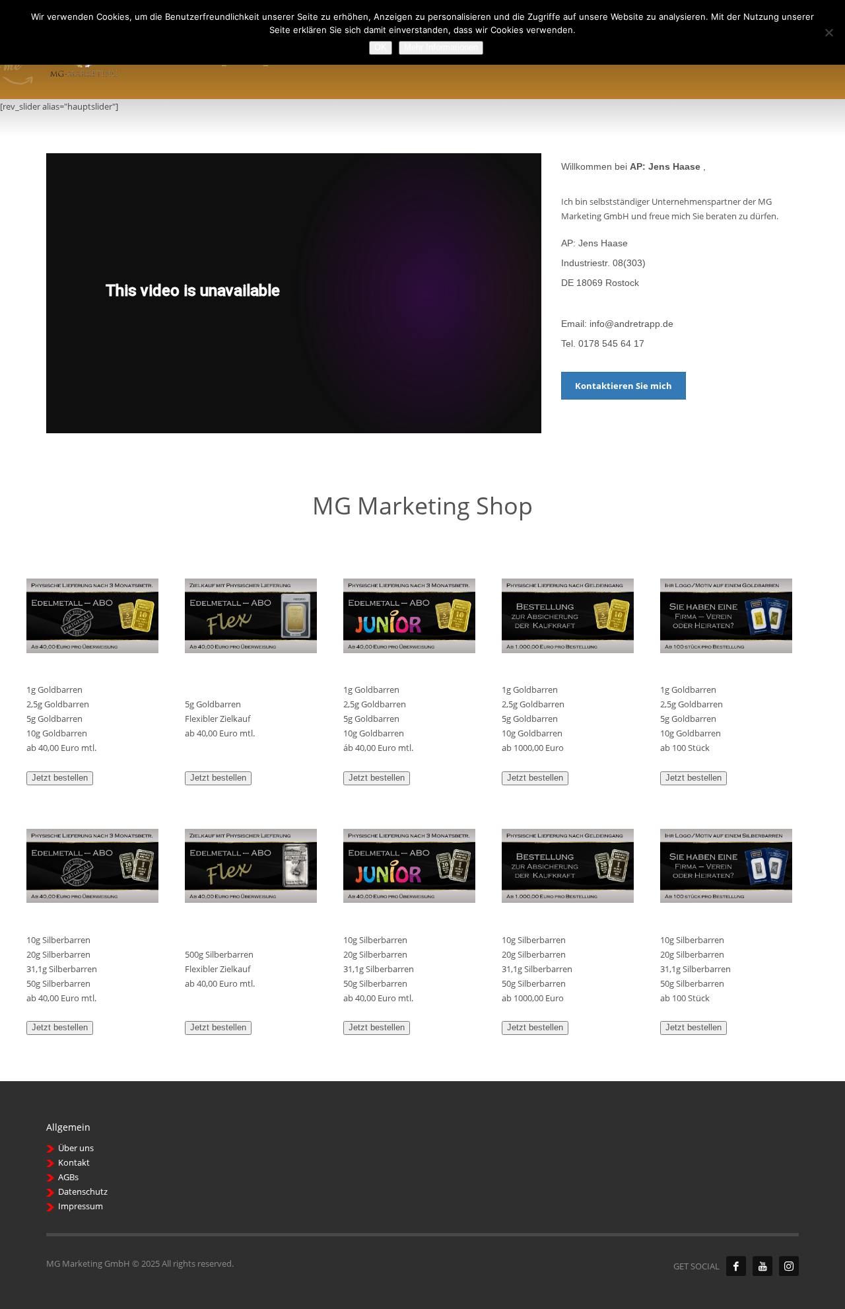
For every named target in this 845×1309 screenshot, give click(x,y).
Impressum (80, 1206)
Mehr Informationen (441, 47)
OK (380, 47)
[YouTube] (762, 1266)
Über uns (76, 1148)
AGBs (68, 1177)
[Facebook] (736, 1266)
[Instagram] (789, 1266)
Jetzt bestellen (60, 778)
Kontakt (74, 1162)
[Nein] (828, 32)
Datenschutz (83, 1191)
